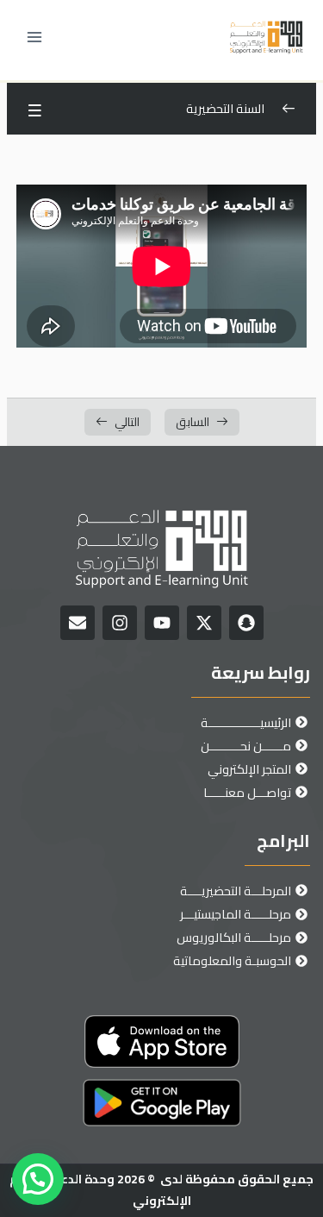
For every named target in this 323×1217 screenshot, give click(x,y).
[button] (38, 1179)
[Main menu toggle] (34, 37)
